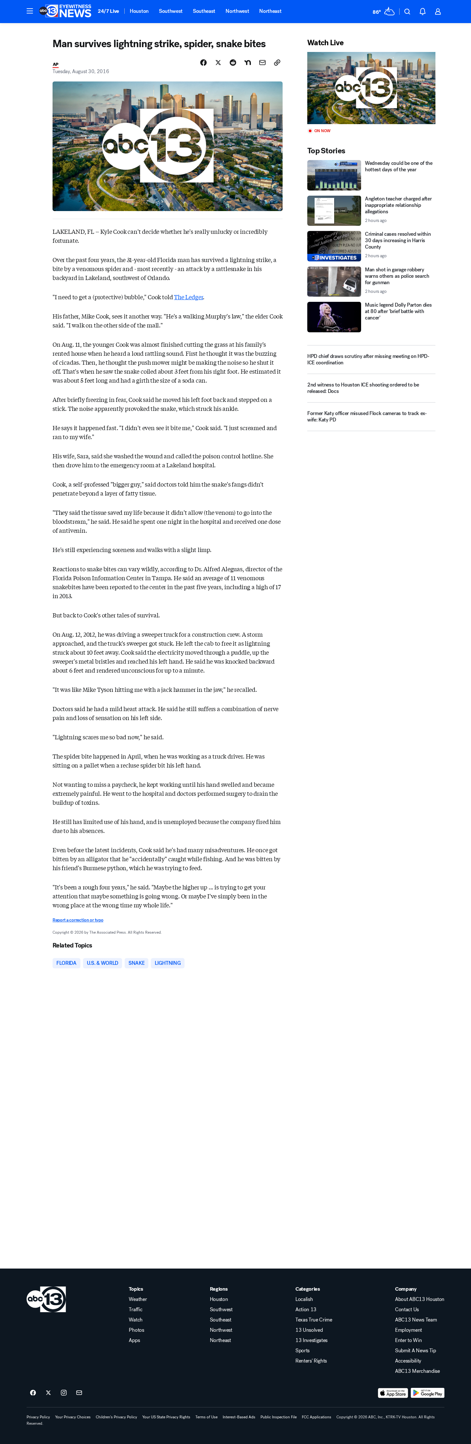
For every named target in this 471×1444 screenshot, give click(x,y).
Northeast (270, 11)
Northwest (237, 11)
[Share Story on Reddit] (232, 62)
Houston (139, 11)
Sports (302, 1350)
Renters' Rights (311, 1360)
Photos (136, 1330)
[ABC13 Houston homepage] (65, 11)
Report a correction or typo (78, 920)
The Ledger (188, 297)
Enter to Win (408, 1340)
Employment (408, 1330)
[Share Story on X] (218, 62)
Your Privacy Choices (73, 1417)
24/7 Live (108, 11)
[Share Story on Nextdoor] (247, 62)
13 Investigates (311, 1340)
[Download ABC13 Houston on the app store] (393, 1393)
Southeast (204, 11)
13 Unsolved (309, 1330)
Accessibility (408, 1360)
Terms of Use (206, 1417)
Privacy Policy (38, 1417)
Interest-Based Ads (239, 1417)
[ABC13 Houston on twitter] (48, 1393)
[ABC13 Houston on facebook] (33, 1393)
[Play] (371, 88)
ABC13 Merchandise (417, 1371)
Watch (135, 1319)
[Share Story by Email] (262, 62)
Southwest (171, 11)
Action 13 (306, 1309)
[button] (30, 10)
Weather (138, 1299)
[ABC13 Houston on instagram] (63, 1393)
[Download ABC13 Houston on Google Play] (427, 1393)
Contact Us (407, 1309)
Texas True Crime (313, 1319)
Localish (304, 1299)
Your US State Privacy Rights (166, 1417)
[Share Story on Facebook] (203, 62)
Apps (134, 1340)
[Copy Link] (277, 62)
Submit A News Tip (415, 1350)
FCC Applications (316, 1417)
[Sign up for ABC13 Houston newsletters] (79, 1393)
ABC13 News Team (416, 1319)
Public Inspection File (278, 1417)
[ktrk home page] (46, 1299)
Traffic (135, 1309)
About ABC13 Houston (419, 1299)
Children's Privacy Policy (116, 1417)
